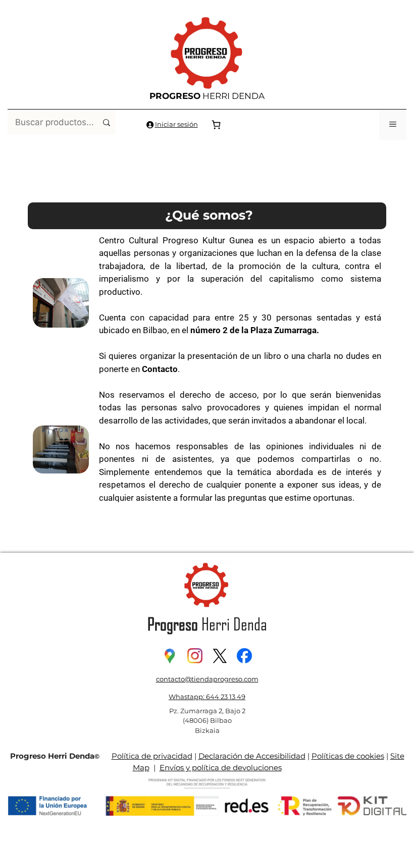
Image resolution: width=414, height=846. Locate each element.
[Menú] (392, 125)
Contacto (160, 369)
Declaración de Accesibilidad (251, 756)
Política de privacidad (152, 756)
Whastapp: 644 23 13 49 (207, 697)
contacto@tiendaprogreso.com (207, 679)
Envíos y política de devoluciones (221, 767)
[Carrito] (216, 124)
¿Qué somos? (209, 215)
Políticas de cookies (348, 756)
